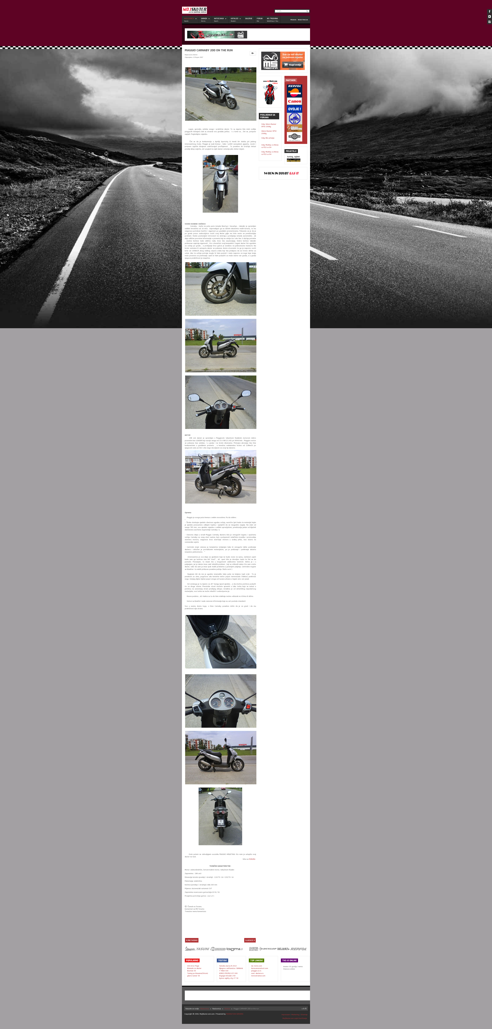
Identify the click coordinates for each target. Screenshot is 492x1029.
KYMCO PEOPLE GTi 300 (228, 973)
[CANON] (296, 101)
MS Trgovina (272, 19)
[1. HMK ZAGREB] (296, 118)
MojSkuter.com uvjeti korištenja (294, 1018)
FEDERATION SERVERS (234, 1014)
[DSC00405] (221, 289)
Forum (260, 19)
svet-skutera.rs (257, 973)
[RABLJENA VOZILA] (296, 109)
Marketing (295, 1015)
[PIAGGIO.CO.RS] (296, 157)
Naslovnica (189, 19)
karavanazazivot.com (259, 968)
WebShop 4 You (272, 21)
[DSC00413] (221, 94)
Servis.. (203, 21)
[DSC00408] (221, 701)
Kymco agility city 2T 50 (228, 978)
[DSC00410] (220, 816)
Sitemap (304, 1015)
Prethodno (192, 940)
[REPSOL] (296, 90)
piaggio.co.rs (256, 971)
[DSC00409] (221, 642)
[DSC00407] (221, 402)
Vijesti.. (186, 21)
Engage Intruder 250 (227, 976)
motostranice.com (258, 976)
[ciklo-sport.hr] (296, 136)
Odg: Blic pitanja (267, 138)
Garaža (204, 19)
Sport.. (216, 21)
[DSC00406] (220, 184)
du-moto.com (256, 966)
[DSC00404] (221, 345)
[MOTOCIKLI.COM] (296, 160)
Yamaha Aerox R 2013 (228, 966)
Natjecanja (219, 19)
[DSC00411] (221, 477)
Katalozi (234, 19)
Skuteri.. (234, 21)
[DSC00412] (221, 757)
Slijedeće (249, 940)
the (258, 21)
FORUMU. (252, 859)
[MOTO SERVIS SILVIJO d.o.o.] (296, 128)
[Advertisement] (220, 933)
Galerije (248, 19)
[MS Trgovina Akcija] (247, 34)
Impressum (286, 1015)
